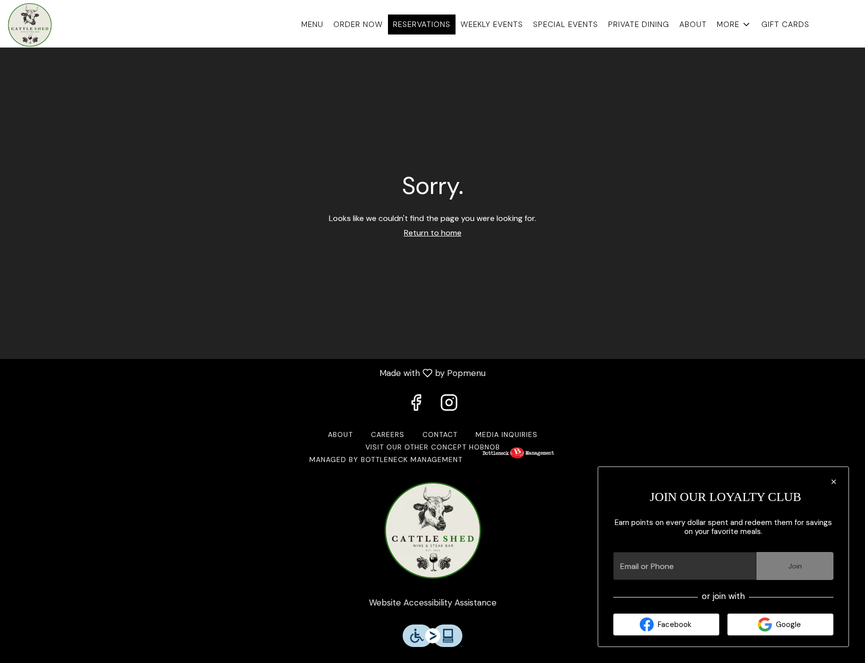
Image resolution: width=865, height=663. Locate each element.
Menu (312, 25)
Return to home (433, 233)
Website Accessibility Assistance (433, 602)
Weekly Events (492, 25)
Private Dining (638, 25)
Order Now (358, 25)
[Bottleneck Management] (518, 459)
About (693, 25)
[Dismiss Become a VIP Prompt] (833, 482)
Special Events (565, 25)
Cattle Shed (432, 530)
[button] (734, 24)
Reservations (422, 25)
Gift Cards (785, 25)
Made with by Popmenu (247, 372)
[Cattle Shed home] (53, 25)
